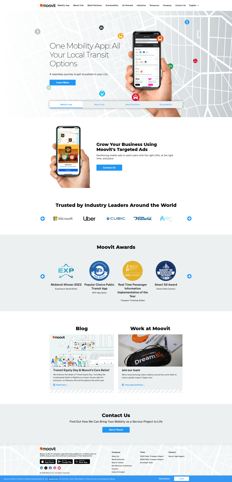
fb (50, 467)
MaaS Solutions (94, 5)
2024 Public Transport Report (152, 456)
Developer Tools (146, 463)
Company (167, 5)
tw (45, 467)
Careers (115, 469)
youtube (59, 467)
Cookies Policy (53, 479)
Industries (141, 5)
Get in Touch (116, 429)
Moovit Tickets (118, 463)
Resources (154, 5)
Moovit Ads (78, 5)
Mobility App (63, 5)
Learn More (62, 78)
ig (54, 467)
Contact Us (180, 5)
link (41, 467)
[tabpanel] (116, 64)
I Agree (181, 479)
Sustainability (112, 5)
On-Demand (127, 5)
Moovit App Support (177, 456)
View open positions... (135, 385)
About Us (115, 456)
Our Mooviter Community (122, 466)
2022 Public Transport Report (152, 459)
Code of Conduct (118, 472)
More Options (164, 478)
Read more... (62, 385)
